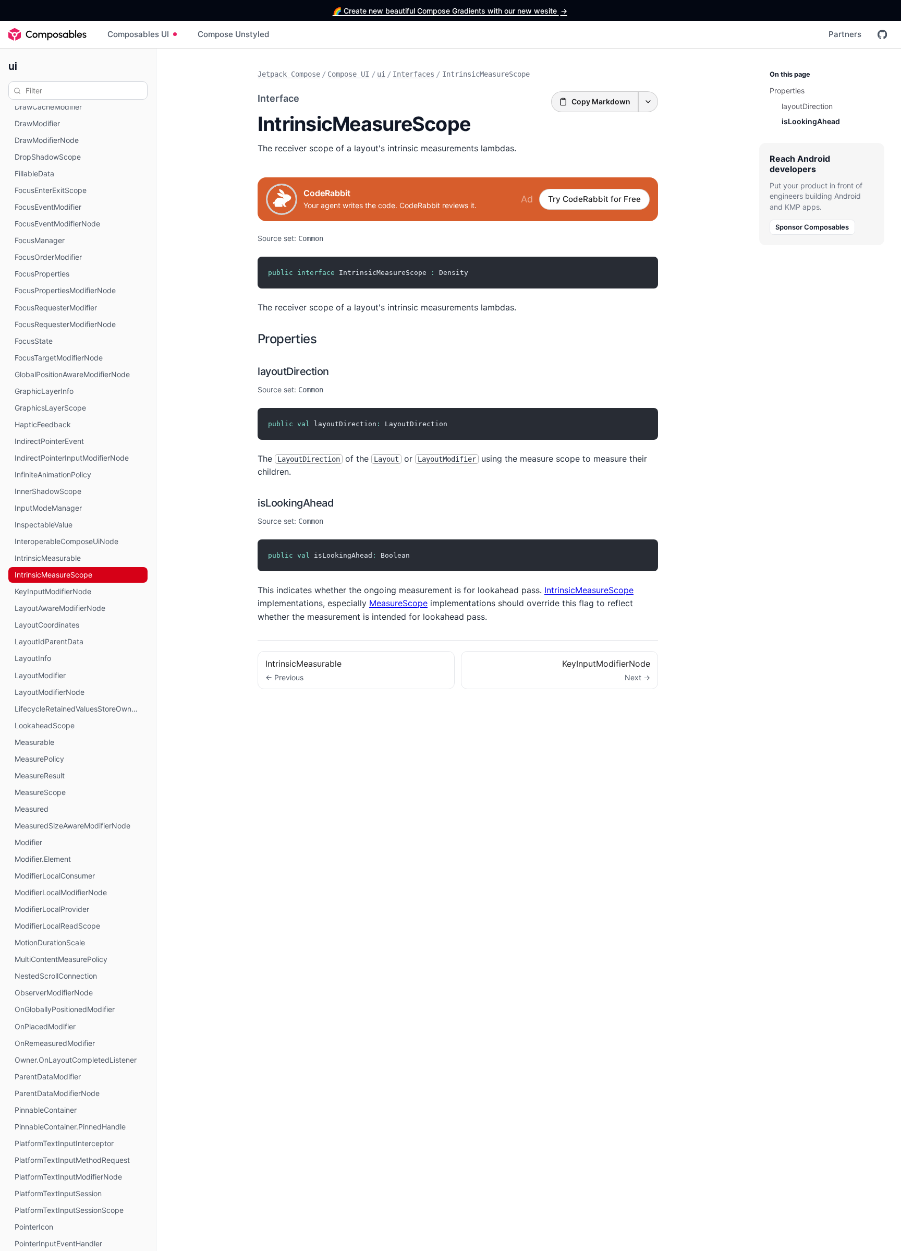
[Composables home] (47, 34)
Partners (845, 34)
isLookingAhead (296, 503)
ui (12, 65)
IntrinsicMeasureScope (589, 590)
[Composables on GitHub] (882, 34)
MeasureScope (398, 603)
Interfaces (413, 74)
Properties (287, 338)
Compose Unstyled (234, 34)
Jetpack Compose (289, 74)
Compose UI (348, 74)
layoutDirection (293, 371)
